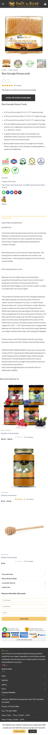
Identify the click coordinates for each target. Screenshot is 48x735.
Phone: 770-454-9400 (10, 706)
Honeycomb (18, 185)
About (4, 684)
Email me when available (18, 98)
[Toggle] (45, 574)
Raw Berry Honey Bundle (10, 433)
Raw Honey (13, 70)
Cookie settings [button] (19, 731)
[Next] (43, 34)
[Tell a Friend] (4, 199)
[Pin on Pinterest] (16, 192)
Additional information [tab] (12, 223)
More (4, 689)
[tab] (24, 227)
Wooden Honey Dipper (9, 557)
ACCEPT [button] (32, 731)
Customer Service (8, 583)
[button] (3, 4)
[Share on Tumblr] (20, 192)
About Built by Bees (9, 578)
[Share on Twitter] (12, 192)
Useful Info (6, 587)
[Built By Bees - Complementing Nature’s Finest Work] (24, 4)
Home (4, 70)
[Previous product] (8, 81)
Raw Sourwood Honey (9, 495)
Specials (5, 680)
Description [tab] (7, 218)
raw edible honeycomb (30, 185)
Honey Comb (9, 185)
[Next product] (3, 81)
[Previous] (5, 34)
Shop (4, 676)
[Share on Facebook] (8, 192)
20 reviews (17, 85)
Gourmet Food (7, 574)
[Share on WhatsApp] (4, 192)
